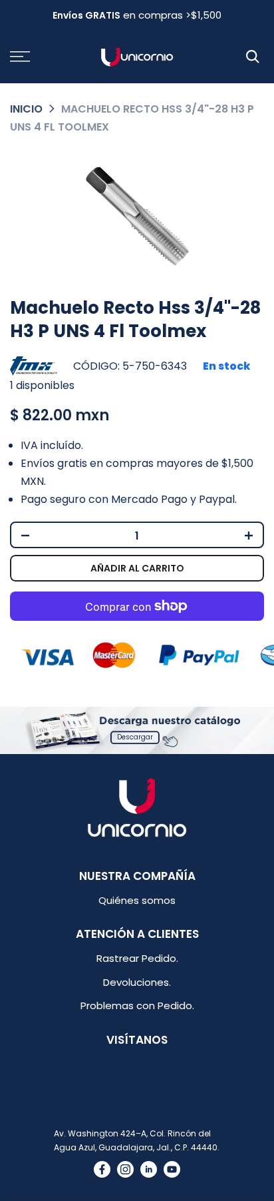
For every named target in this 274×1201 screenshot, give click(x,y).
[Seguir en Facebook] (102, 1169)
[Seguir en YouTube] (172, 1169)
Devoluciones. (137, 982)
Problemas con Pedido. (137, 1005)
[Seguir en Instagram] (125, 1169)
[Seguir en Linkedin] (148, 1169)
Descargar (135, 737)
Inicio (26, 109)
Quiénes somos (137, 900)
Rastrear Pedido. (137, 958)
